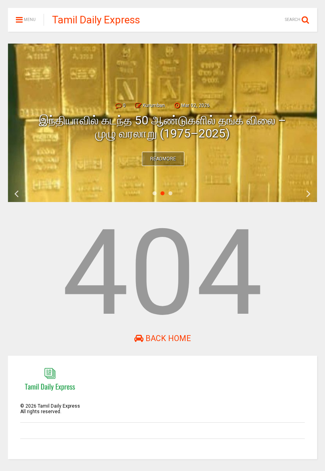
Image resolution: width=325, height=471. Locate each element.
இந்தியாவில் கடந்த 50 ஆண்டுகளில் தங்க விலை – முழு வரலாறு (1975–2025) (162, 127)
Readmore (163, 159)
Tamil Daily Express (96, 20)
